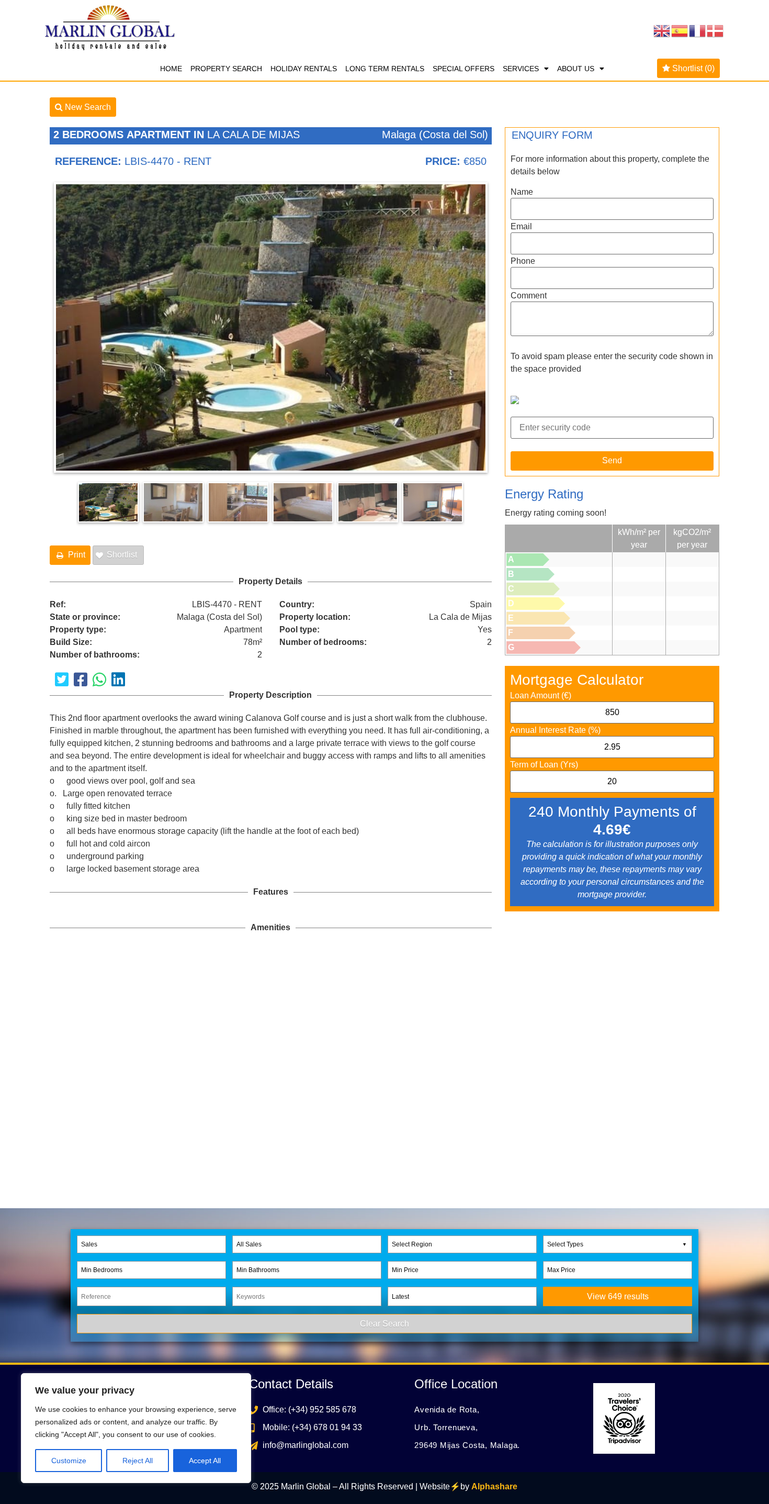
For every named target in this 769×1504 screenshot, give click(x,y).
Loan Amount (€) (540, 696)
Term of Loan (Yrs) (544, 765)
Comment (529, 296)
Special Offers (463, 68)
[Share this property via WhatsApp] (99, 679)
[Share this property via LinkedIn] (118, 679)
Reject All (137, 1460)
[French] (698, 30)
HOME (171, 68)
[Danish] (716, 30)
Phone (523, 261)
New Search (87, 107)
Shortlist (692, 68)
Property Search (226, 68)
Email (521, 226)
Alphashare (494, 1486)
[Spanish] (680, 30)
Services (521, 68)
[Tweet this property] (62, 679)
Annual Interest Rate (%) (555, 730)
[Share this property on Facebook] (80, 679)
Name (522, 192)
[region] (136, 1428)
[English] (662, 30)
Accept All (205, 1460)
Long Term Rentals (384, 68)
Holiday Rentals (303, 68)
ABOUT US (575, 68)
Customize (68, 1460)
